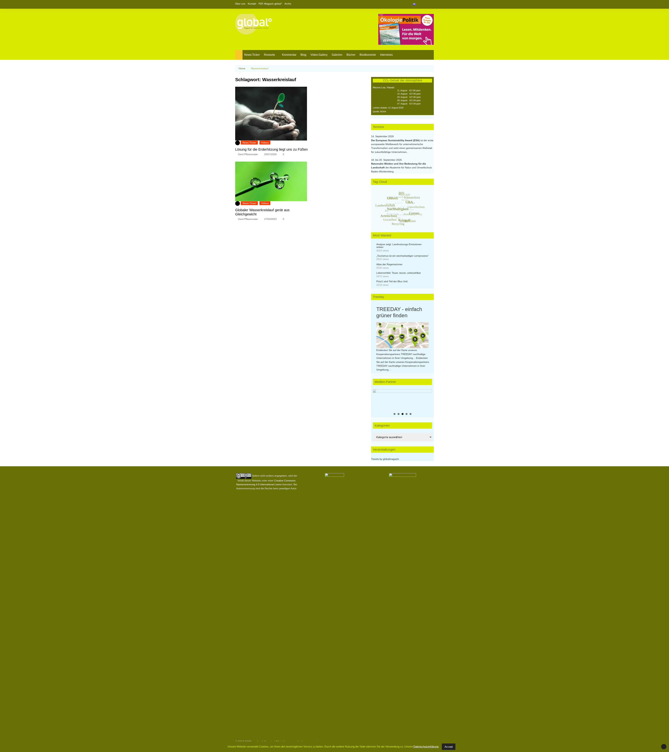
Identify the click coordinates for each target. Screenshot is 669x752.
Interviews (386, 54)
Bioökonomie (368, 54)
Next (427, 399)
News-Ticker (252, 54)
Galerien (337, 54)
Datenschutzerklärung (426, 746)
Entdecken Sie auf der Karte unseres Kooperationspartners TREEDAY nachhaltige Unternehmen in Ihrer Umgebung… (400, 354)
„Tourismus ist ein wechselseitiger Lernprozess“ (402, 255)
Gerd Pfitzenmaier (248, 154)
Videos (265, 142)
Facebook (419, 4)
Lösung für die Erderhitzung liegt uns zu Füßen (271, 149)
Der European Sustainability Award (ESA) (395, 140)
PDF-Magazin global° (270, 3)
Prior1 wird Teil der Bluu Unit (391, 281)
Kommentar (289, 54)
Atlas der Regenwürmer (389, 264)
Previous (377, 399)
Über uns (240, 3)
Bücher (351, 54)
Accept (449, 746)
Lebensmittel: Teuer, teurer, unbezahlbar (398, 272)
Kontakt (252, 3)
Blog (303, 54)
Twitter (425, 4)
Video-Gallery (319, 54)
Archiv (287, 3)
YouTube (431, 4)
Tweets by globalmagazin (385, 459)
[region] (402, 399)
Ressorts (269, 54)
